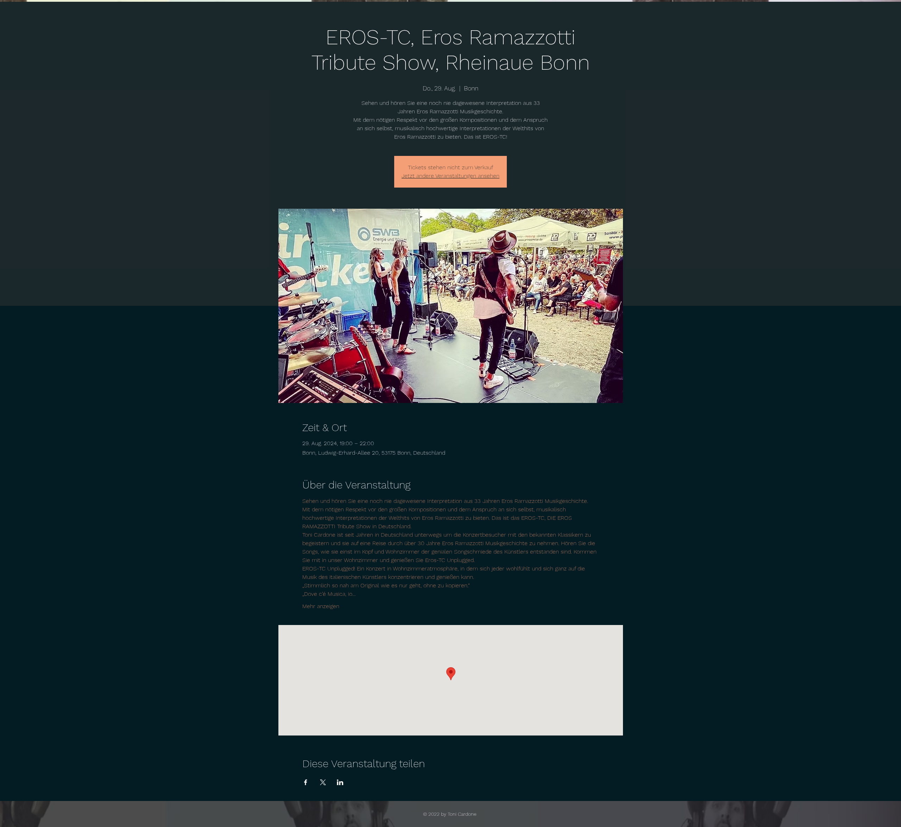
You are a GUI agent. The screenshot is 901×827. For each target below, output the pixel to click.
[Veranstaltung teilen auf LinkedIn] (340, 782)
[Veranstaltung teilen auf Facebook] (305, 782)
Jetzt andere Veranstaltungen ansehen (450, 175)
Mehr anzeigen (320, 606)
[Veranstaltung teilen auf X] (323, 782)
